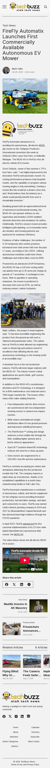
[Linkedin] (22, 716)
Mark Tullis (17, 69)
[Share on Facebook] (6, 584)
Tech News (9, 25)
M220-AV (18, 534)
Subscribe (35, 737)
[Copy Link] (29, 584)
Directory (35, 732)
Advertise (14, 737)
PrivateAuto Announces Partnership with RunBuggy (34, 629)
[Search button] (46, 7)
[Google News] (28, 716)
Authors (14, 746)
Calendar (35, 727)
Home (15, 727)
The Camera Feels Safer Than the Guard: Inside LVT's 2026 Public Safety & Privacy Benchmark (31, 673)
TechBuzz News (28, 762)
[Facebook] (4, 716)
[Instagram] (16, 716)
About (15, 732)
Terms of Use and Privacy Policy (25, 764)
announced (28, 524)
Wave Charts (33, 741)
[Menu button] (4, 7)
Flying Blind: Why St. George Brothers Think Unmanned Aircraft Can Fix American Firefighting (11, 673)
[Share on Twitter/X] (14, 584)
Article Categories (10, 741)
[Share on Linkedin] (21, 584)
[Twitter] (10, 716)
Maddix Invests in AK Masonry (15, 606)
